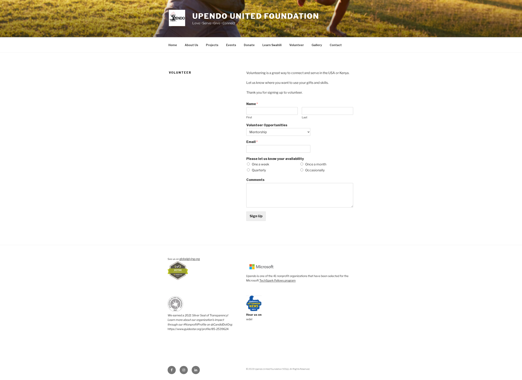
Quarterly (259, 170)
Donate (249, 45)
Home (172, 45)
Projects (212, 45)
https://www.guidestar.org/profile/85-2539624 (198, 329)
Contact (336, 45)
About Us (191, 45)
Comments (255, 180)
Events (231, 45)
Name (252, 104)
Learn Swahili (272, 45)
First (249, 117)
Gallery (317, 45)
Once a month (315, 164)
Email (252, 142)
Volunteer (296, 45)
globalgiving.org (189, 258)
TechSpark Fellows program (277, 280)
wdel (249, 319)
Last (304, 117)
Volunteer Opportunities (266, 125)
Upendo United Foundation (255, 16)
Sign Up (256, 216)
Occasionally (315, 170)
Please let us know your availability (275, 159)
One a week (260, 164)
